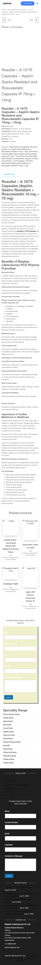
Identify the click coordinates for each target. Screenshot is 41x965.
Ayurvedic (6, 745)
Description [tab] (9, 174)
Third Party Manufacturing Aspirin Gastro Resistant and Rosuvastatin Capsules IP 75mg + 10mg (17, 163)
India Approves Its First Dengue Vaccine (18, 887)
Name (7, 633)
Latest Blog (8, 792)
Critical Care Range (10, 752)
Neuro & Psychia (9, 735)
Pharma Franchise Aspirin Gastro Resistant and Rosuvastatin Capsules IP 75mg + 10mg (20, 158)
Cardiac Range (8, 717)
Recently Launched (11, 788)
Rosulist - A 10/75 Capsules (15, 161)
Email (6, 655)
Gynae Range (8, 728)
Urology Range (8, 762)
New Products (14, 147)
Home (4, 9)
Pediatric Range (8, 759)
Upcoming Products (13, 9)
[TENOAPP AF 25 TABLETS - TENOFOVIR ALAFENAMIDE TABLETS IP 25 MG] (36, 19)
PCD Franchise (10, 781)
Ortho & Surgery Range (11, 714)
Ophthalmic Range (9, 755)
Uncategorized (24, 147)
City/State (8, 666)
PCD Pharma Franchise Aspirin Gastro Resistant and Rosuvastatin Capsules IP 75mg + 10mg (20, 153)
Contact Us (9, 795)
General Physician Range (12, 742)
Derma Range (8, 738)
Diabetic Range (8, 731)
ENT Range (7, 724)
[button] (37, 3)
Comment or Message (13, 677)
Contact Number (11, 644)
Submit (8, 697)
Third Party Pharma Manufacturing (16, 785)
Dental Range (8, 749)
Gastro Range (8, 721)
